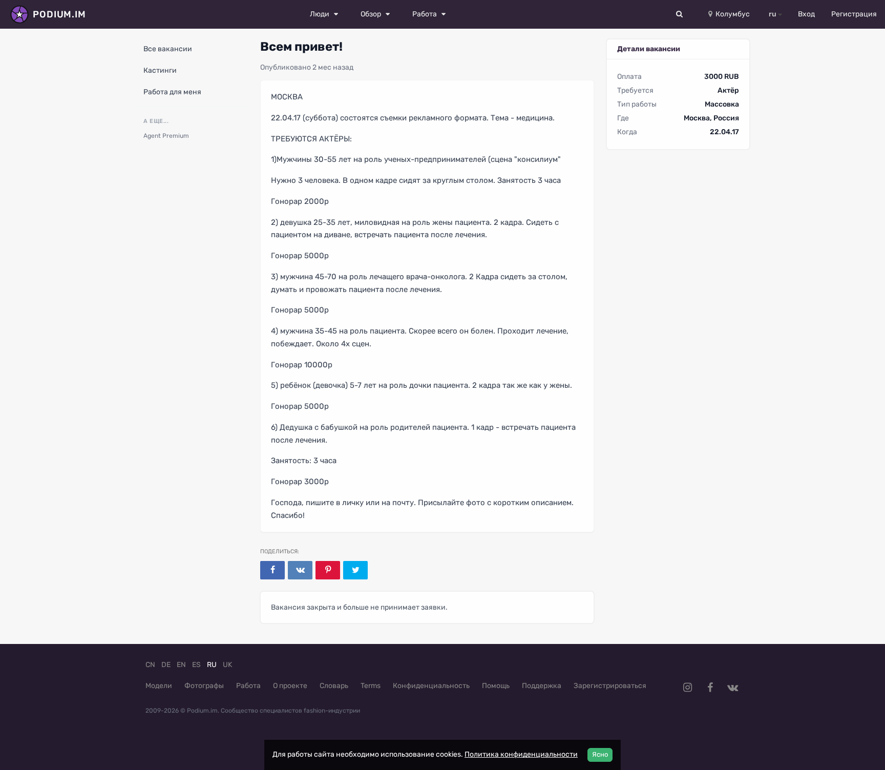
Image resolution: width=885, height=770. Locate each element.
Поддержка (541, 685)
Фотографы (204, 685)
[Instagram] (687, 687)
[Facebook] (272, 570)
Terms (371, 685)
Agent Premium (166, 135)
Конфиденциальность (431, 685)
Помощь (496, 685)
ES (196, 664)
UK (227, 664)
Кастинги (160, 70)
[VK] (300, 570)
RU (212, 664)
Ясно (600, 754)
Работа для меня (172, 92)
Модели (158, 685)
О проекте (290, 685)
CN (150, 664)
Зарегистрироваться (610, 685)
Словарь (334, 685)
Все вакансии (167, 49)
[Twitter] (355, 570)
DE (166, 664)
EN (181, 664)
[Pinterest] (327, 570)
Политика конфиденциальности (521, 754)
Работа (248, 685)
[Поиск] (679, 14)
